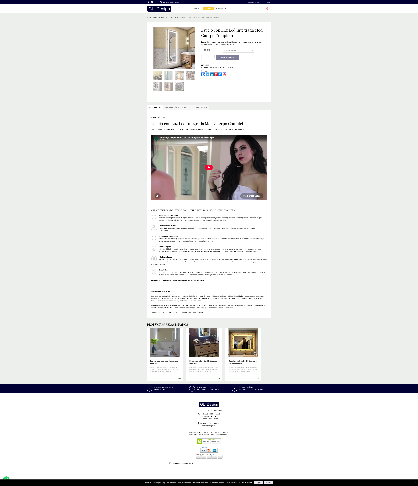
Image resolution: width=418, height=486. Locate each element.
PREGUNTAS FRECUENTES (199, 432)
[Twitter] (207, 74)
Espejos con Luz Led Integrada (221, 67)
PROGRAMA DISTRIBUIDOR (199, 435)
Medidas (206, 50)
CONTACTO (225, 432)
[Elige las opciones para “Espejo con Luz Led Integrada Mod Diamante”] (258, 378)
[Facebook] (148, 2)
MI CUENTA (251, 2)
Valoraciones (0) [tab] (199, 107)
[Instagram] (224, 74)
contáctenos (182, 312)
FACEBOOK (173, 312)
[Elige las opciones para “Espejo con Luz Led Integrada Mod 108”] (179, 378)
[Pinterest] (216, 74)
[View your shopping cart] (268, 9)
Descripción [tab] (155, 107)
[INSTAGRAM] (151, 2)
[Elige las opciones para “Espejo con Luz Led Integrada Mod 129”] (219, 378)
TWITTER (164, 312)
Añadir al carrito (227, 57)
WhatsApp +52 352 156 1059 (210, 423)
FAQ (258, 2)
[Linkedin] (212, 74)
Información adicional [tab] (176, 107)
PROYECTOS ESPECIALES (220, 435)
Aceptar (258, 482)
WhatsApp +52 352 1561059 (170, 2)
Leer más (268, 482)
